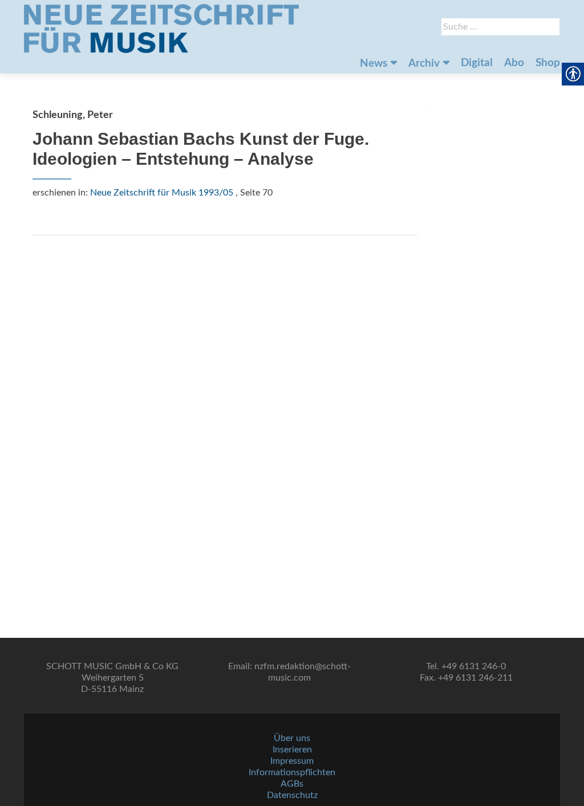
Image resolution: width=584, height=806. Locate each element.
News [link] (373, 63)
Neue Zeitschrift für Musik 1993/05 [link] (161, 192)
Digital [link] (477, 63)
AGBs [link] (292, 783)
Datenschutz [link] (292, 795)
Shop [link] (548, 63)
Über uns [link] (292, 738)
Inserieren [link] (292, 749)
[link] (161, 28)
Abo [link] (514, 63)
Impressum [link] (292, 761)
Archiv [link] (424, 63)
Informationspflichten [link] (292, 772)
